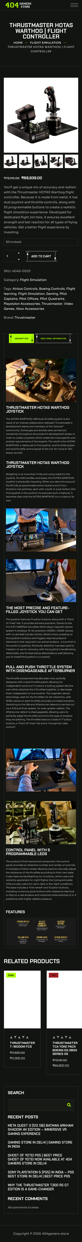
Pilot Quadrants (52, 299)
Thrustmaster (52, 304)
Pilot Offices (29, 299)
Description (21, 338)
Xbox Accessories (30, 309)
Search (16, 1092)
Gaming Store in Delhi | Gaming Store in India (40, 1144)
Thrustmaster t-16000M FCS (22, 1044)
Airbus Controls (25, 289)
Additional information (53, 338)
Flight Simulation (45, 42)
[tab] (21, 339)
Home (18, 42)
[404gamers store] (18, 5)
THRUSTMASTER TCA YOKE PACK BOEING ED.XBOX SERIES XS (65, 1048)
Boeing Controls (52, 289)
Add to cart (41, 256)
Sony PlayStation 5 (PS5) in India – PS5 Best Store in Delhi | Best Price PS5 (41, 1174)
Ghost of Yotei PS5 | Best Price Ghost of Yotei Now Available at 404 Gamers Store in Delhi (40, 1159)
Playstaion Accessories (22, 304)
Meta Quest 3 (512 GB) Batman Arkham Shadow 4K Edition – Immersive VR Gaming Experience (40, 1130)
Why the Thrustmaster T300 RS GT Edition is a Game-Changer (38, 1187)
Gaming (52, 294)
